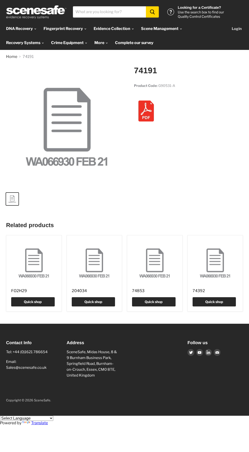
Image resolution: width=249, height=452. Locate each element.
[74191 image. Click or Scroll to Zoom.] (67, 127)
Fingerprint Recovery (64, 28)
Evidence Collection (112, 28)
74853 (138, 290)
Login (237, 29)
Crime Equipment (67, 42)
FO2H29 (19, 290)
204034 (79, 290)
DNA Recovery (20, 28)
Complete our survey (134, 42)
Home (11, 57)
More (99, 42)
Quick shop (33, 302)
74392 (199, 290)
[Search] (152, 12)
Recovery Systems (23, 42)
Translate (39, 423)
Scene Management (160, 28)
